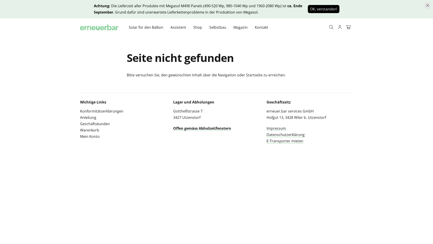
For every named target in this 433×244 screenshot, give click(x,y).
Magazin (240, 27)
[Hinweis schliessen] (427, 5)
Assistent (178, 27)
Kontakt (261, 27)
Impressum (276, 128)
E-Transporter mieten (285, 140)
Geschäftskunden (95, 123)
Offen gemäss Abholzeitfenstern (202, 128)
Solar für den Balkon (146, 27)
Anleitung (88, 117)
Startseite (254, 75)
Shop (197, 27)
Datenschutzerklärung (286, 134)
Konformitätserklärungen (101, 111)
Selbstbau (217, 27)
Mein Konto (90, 136)
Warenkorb (89, 130)
